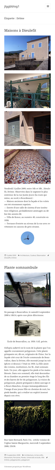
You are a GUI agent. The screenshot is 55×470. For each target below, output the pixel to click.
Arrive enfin (38, 455)
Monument (8, 457)
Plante (23, 457)
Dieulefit (7, 258)
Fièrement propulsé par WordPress (17, 466)
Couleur (33, 255)
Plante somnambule (21, 267)
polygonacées (15, 460)
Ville (42, 457)
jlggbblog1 (11, 6)
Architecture (24, 255)
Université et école (33, 457)
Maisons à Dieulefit (20, 30)
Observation (41, 255)
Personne (16, 457)
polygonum (25, 460)
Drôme (14, 258)
